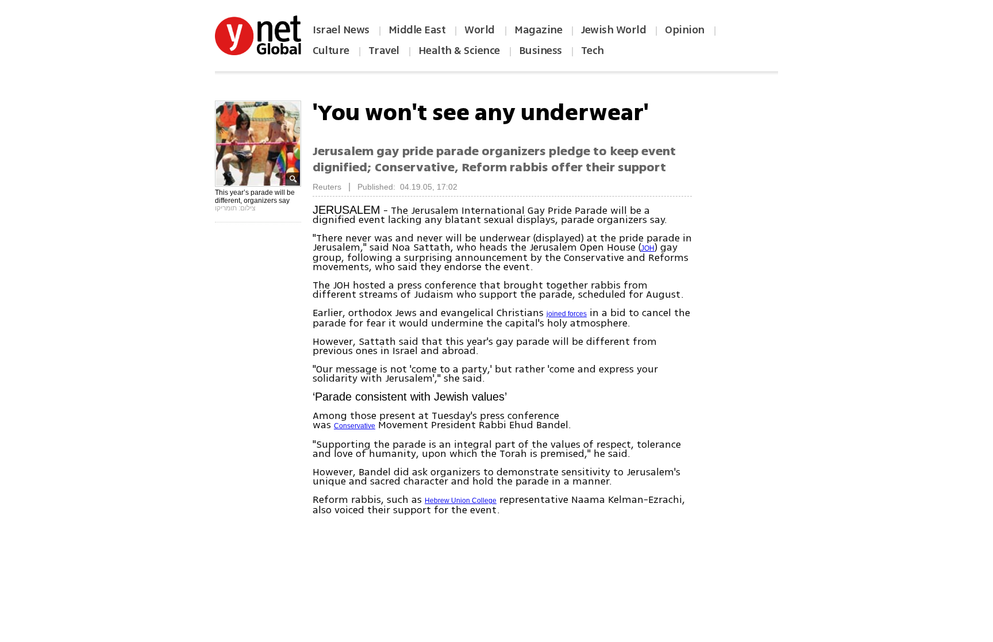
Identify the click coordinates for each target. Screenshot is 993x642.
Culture (331, 51)
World (480, 30)
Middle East (417, 30)
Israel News (341, 30)
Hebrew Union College (460, 501)
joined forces (566, 314)
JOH (648, 248)
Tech (592, 51)
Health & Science (459, 51)
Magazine (538, 30)
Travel (383, 51)
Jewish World (613, 30)
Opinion (685, 30)
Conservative (354, 426)
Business (540, 51)
